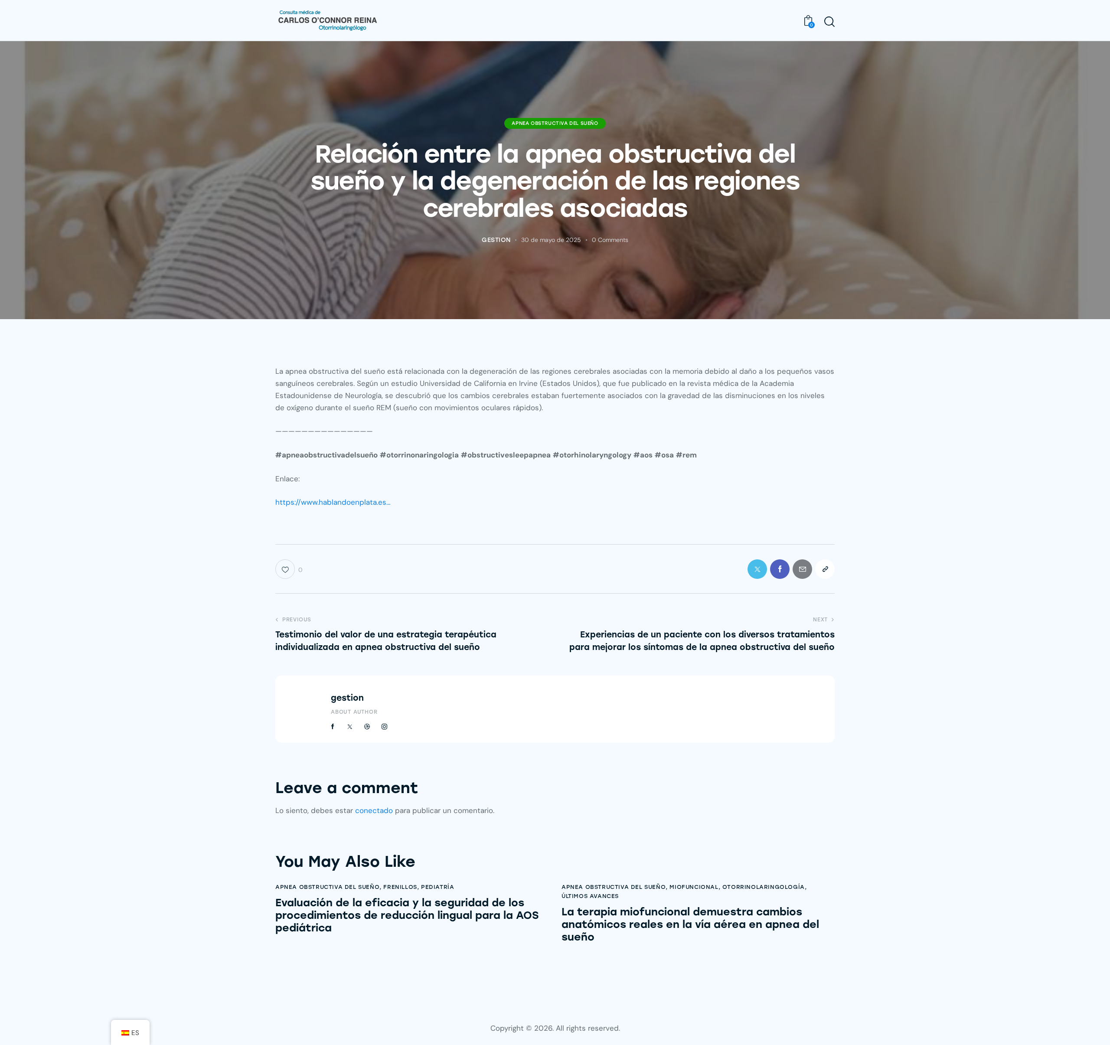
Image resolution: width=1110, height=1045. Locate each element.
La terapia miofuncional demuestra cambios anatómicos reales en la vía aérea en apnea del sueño (690, 924)
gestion (347, 698)
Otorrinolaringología (763, 887)
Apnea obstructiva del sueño (555, 123)
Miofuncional (693, 887)
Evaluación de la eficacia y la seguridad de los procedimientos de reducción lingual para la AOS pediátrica (407, 915)
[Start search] (829, 22)
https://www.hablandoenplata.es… (333, 502)
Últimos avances (590, 896)
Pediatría (437, 887)
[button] (825, 569)
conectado (374, 810)
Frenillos (400, 887)
